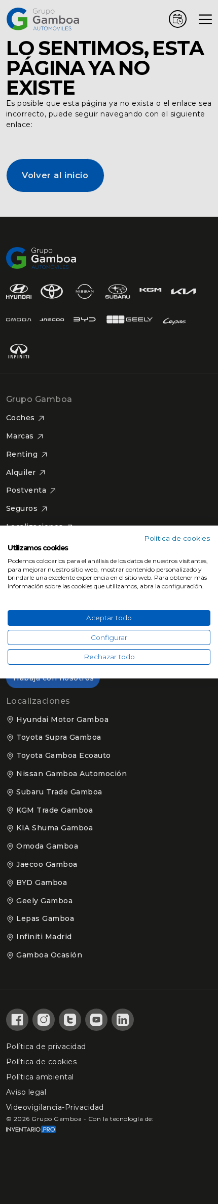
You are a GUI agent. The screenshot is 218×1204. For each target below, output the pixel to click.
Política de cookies (177, 538)
